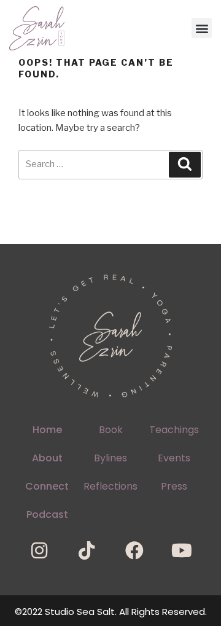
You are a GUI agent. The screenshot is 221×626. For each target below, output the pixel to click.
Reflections (110, 486)
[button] (202, 28)
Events (174, 458)
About (47, 458)
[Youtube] (182, 550)
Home (47, 430)
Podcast (47, 514)
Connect (47, 486)
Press (174, 486)
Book (111, 430)
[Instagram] (39, 550)
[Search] (185, 165)
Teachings (174, 430)
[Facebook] (134, 550)
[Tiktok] (86, 550)
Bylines (110, 458)
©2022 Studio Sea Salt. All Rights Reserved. (111, 611)
